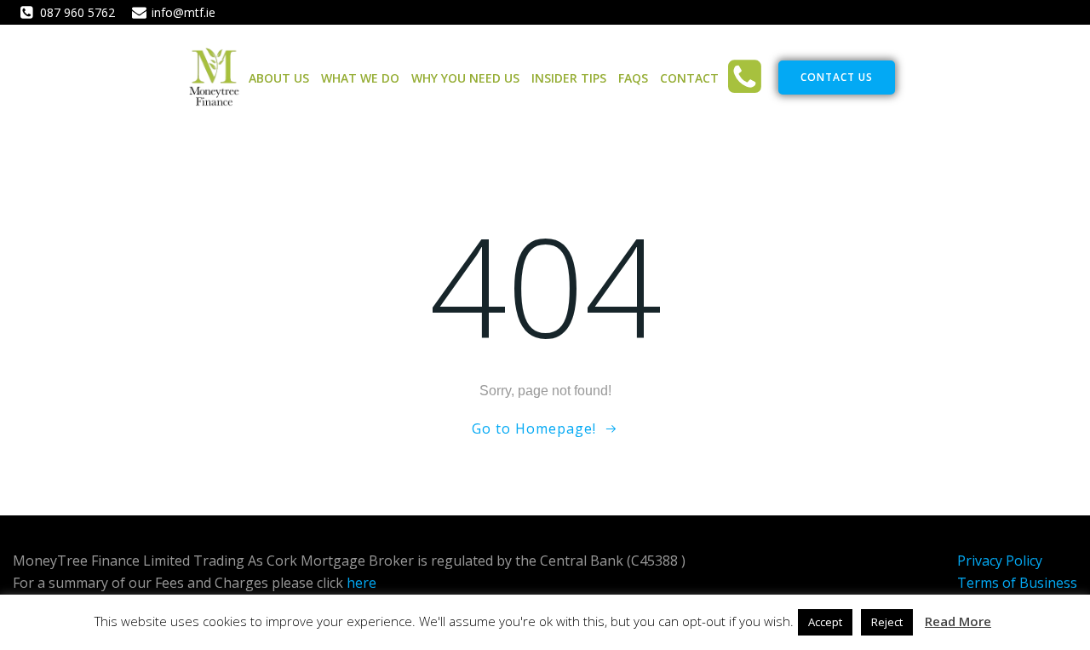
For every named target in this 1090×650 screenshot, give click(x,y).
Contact (689, 78)
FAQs (633, 78)
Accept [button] (825, 622)
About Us (279, 78)
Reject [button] (887, 622)
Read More (958, 621)
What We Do (360, 78)
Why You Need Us (465, 78)
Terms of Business (1017, 582)
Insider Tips (568, 78)
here (361, 582)
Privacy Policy (999, 560)
